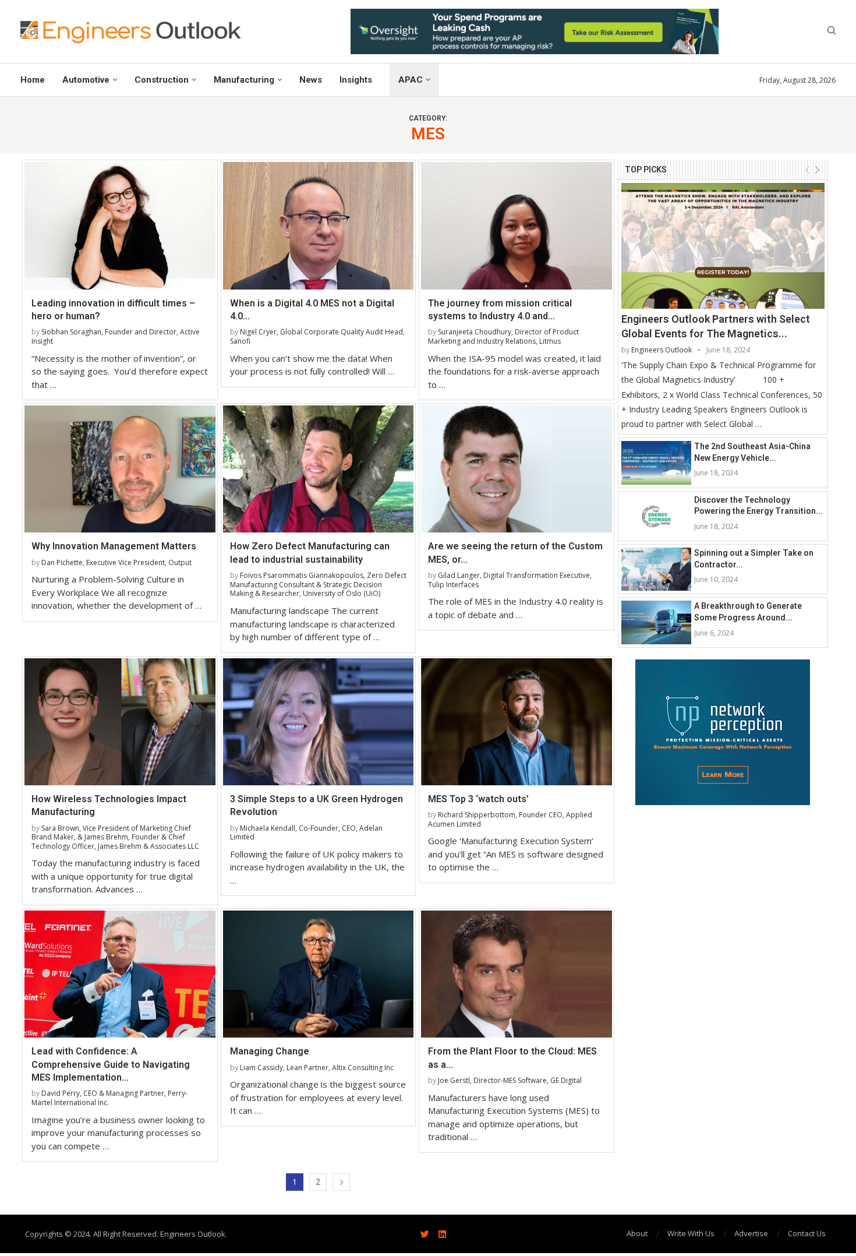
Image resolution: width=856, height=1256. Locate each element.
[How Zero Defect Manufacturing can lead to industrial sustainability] (318, 468)
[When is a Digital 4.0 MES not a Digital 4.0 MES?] (318, 225)
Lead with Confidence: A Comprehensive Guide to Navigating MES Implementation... (110, 1064)
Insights (355, 80)
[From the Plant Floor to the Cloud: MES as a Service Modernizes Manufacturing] (516, 974)
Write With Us (690, 1233)
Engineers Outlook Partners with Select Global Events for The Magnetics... (715, 326)
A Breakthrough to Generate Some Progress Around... (748, 611)
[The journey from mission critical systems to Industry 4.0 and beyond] (516, 225)
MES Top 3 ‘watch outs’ (478, 799)
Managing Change (269, 1051)
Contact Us (807, 1233)
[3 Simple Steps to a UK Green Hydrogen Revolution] (318, 721)
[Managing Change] (318, 974)
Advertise (751, 1233)
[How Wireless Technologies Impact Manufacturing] (119, 721)
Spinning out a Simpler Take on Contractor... (753, 558)
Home (32, 80)
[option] (535, 31)
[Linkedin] (442, 1234)
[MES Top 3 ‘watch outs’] (516, 721)
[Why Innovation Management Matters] (119, 468)
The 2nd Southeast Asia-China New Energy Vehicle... (752, 452)
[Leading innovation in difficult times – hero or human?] (119, 225)
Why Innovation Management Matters (113, 546)
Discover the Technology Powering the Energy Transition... (758, 505)
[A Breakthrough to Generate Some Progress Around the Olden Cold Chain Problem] (656, 622)
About (637, 1233)
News (310, 80)
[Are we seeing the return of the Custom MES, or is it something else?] (516, 468)
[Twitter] (424, 1234)
